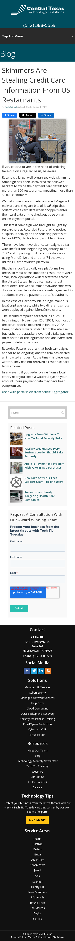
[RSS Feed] (48, 670)
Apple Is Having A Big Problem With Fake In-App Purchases (44, 465)
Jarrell (37, 870)
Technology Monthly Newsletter (38, 761)
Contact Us (37, 777)
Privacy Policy (18, 937)
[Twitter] (34, 670)
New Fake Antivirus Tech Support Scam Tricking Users (43, 480)
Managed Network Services (37, 698)
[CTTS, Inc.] (37, 9)
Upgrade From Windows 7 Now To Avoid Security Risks (43, 436)
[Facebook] (27, 670)
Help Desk (37, 703)
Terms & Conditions (39, 937)
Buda (37, 854)
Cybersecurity (37, 692)
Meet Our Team (38, 750)
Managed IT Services (37, 687)
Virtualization (37, 735)
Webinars (37, 771)
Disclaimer (58, 937)
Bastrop (37, 844)
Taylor (37, 913)
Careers (37, 787)
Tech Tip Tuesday (37, 766)
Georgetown (37, 865)
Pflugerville (37, 897)
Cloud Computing (37, 708)
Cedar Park (37, 859)
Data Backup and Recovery (37, 713)
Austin (37, 838)
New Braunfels (37, 892)
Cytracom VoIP (37, 729)
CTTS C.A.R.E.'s (37, 782)
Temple (37, 918)
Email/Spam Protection (37, 724)
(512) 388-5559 (39, 25)
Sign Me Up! (37, 820)
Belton (37, 849)
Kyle (37, 875)
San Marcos (37, 908)
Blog (37, 755)
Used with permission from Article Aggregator (35, 392)
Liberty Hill (37, 887)
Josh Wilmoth (11, 107)
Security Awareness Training (37, 719)
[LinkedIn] (41, 670)
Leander (37, 881)
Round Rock (37, 903)
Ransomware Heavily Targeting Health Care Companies (39, 496)
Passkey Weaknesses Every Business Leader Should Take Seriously (43, 452)
